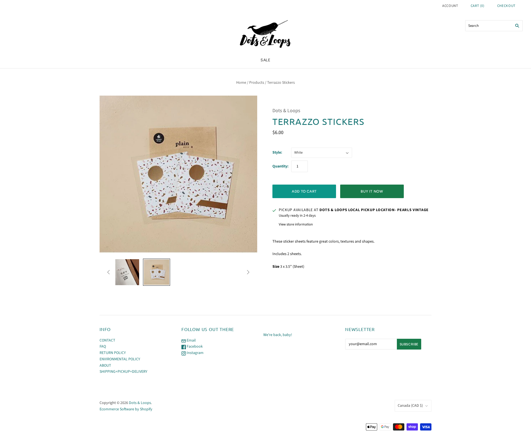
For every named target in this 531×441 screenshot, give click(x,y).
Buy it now (372, 191)
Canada (410, 405)
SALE (265, 60)
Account (450, 5)
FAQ (103, 346)
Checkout (506, 5)
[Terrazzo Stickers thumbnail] (126, 272)
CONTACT (107, 340)
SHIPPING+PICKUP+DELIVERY (123, 371)
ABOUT (105, 365)
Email (191, 340)
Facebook (194, 346)
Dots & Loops (286, 110)
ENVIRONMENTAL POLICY (120, 359)
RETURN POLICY (113, 353)
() (478, 5)
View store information (296, 224)
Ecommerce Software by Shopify (126, 409)
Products (256, 82)
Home (241, 82)
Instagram (195, 353)
